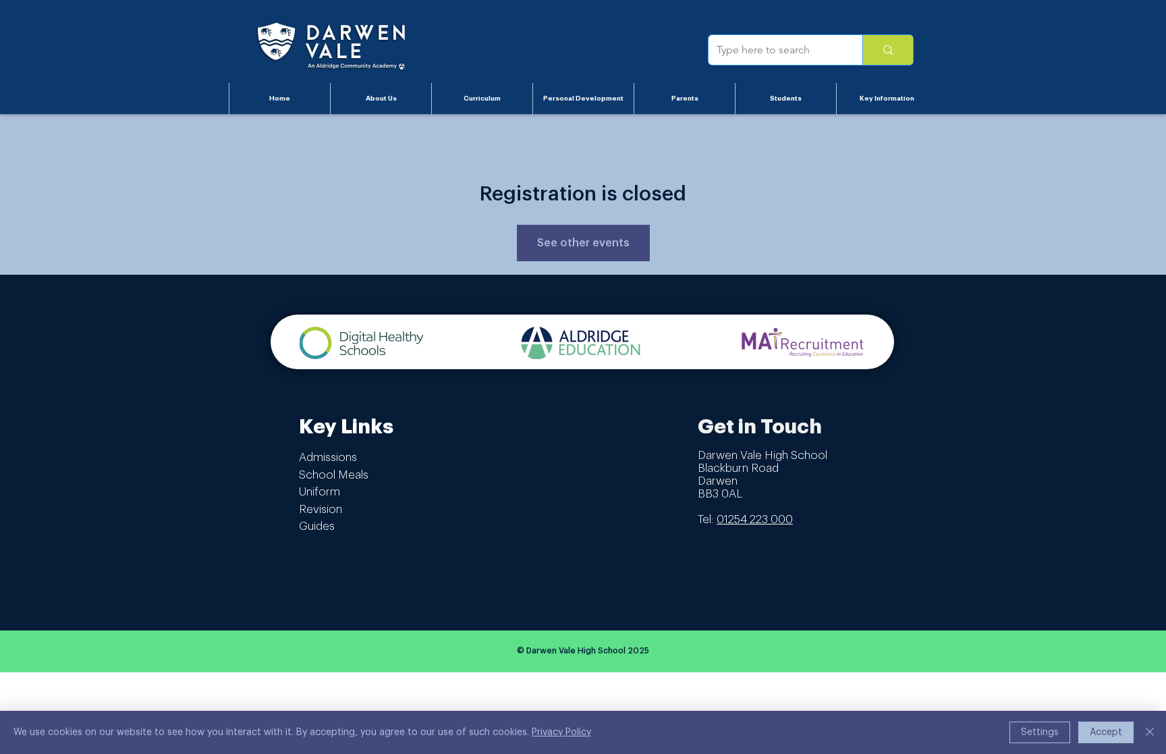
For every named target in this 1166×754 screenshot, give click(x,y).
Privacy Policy (561, 732)
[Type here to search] (887, 50)
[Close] (1150, 732)
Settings (1040, 732)
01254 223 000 (755, 519)
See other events (583, 243)
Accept (1106, 732)
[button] (380, 98)
